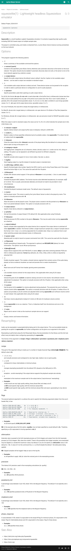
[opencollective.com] (68, 548)
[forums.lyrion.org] (65, 548)
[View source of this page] (66, 14)
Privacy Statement (5, 547)
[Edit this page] (69, 14)
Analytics (28, 547)
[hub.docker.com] (62, 548)
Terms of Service (15, 547)
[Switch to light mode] (64, 2)
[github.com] (59, 548)
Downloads (23, 547)
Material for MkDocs (12, 549)
